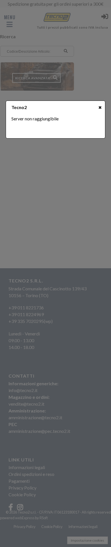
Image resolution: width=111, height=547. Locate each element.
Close (100, 107)
